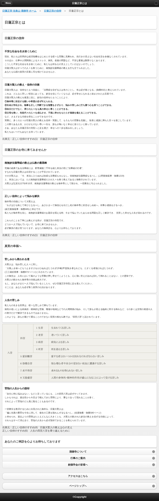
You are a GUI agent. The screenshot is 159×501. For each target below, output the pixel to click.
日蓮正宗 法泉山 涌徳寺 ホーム (19, 10)
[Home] (156, 3)
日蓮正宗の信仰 (52, 10)
